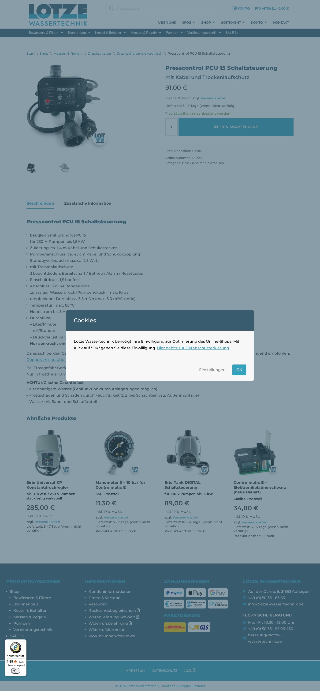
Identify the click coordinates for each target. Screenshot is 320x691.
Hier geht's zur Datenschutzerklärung (193, 348)
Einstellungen (212, 370)
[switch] (15, 671)
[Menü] (23, 642)
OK (239, 370)
